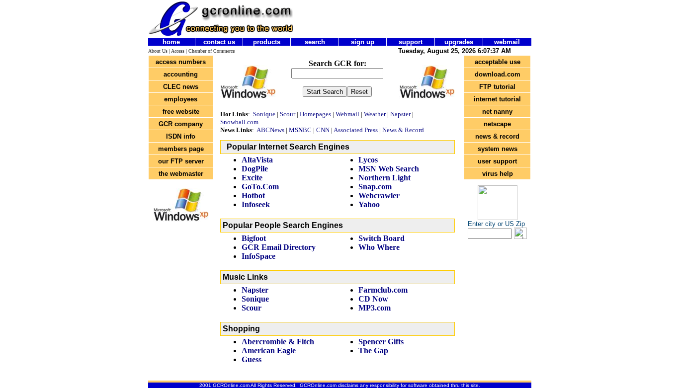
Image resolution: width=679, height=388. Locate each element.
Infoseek (256, 204)
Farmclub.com (383, 290)
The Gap (373, 350)
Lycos (369, 159)
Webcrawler (379, 195)
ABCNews (270, 130)
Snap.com (375, 186)
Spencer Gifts (381, 341)
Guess (251, 359)
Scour (287, 114)
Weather (375, 114)
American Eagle (269, 350)
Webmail (347, 114)
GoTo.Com (260, 186)
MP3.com (374, 308)
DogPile (255, 168)
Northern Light (384, 177)
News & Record (403, 130)
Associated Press (356, 130)
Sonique (264, 114)
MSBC (300, 130)
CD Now (373, 299)
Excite (252, 177)
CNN (323, 130)
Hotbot (253, 195)
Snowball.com (239, 122)
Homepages (315, 114)
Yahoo (369, 204)
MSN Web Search (388, 168)
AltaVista (257, 159)
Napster (400, 114)
